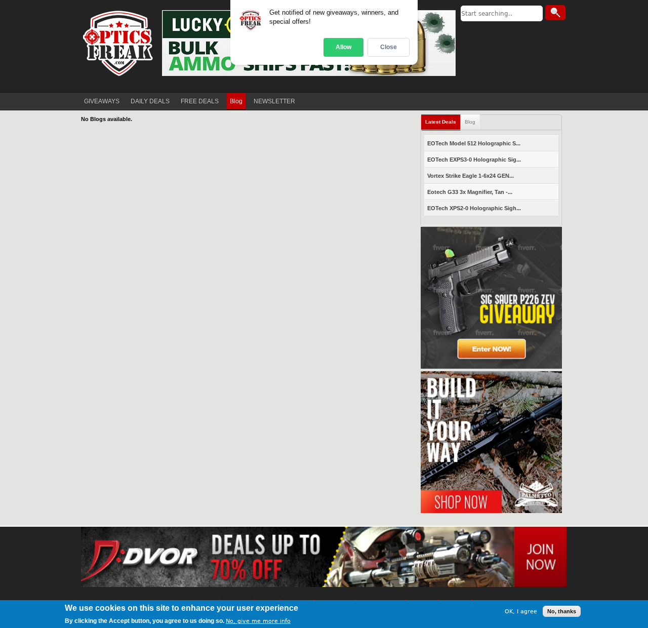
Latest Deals (440, 122)
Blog (236, 101)
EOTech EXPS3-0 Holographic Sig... (474, 159)
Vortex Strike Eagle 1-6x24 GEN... (470, 176)
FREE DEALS (200, 101)
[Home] (119, 43)
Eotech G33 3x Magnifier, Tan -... (469, 192)
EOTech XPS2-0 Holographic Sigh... (474, 208)
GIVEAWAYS (101, 101)
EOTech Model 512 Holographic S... (473, 143)
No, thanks (561, 611)
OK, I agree (521, 611)
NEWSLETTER (274, 101)
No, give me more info (258, 621)
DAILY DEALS (150, 101)
